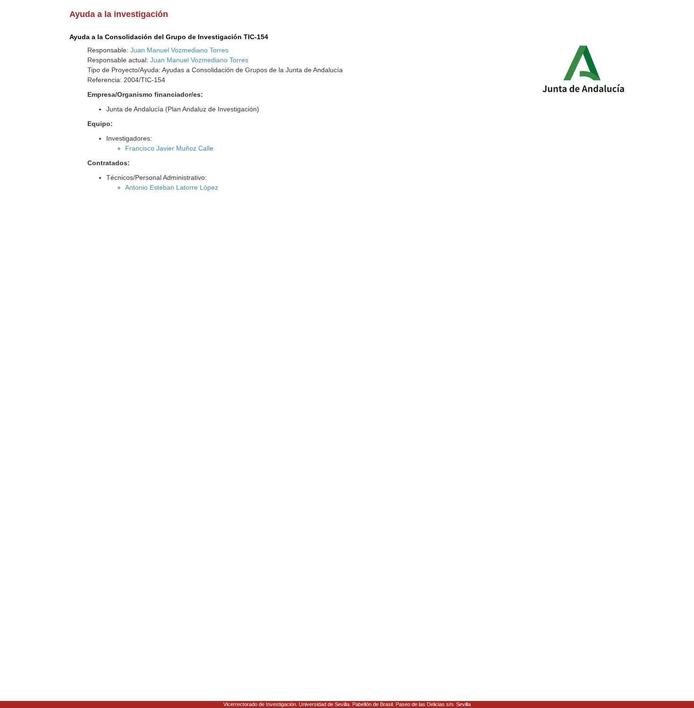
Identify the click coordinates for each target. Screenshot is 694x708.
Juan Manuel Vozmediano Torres (179, 50)
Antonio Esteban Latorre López (171, 187)
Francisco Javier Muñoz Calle (169, 148)
